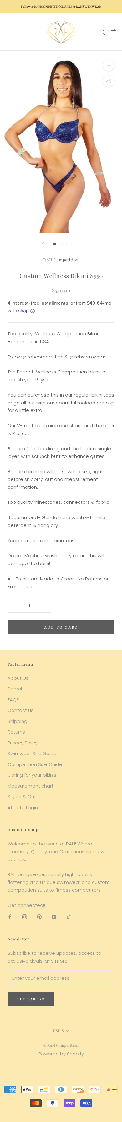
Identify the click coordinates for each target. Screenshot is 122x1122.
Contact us (20, 710)
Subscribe (31, 999)
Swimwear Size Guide (32, 753)
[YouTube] (54, 916)
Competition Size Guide (35, 764)
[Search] (102, 31)
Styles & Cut (22, 796)
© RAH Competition (61, 1045)
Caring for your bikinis (32, 775)
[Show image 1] (54, 244)
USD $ (58, 1030)
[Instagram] (24, 916)
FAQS (13, 699)
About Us (18, 678)
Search (16, 688)
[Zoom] (108, 65)
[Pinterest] (39, 916)
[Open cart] (113, 32)
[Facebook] (10, 916)
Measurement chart (30, 786)
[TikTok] (68, 916)
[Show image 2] (61, 244)
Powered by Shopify (61, 1053)
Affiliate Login (23, 807)
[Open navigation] (9, 31)
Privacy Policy (23, 742)
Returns (16, 732)
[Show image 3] (67, 244)
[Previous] (43, 243)
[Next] (79, 243)
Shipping (17, 721)
